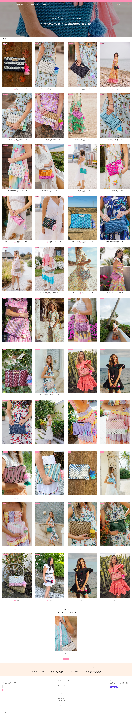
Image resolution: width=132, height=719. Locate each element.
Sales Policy (60, 690)
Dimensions (39, 4)
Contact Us (60, 705)
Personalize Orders (61, 685)
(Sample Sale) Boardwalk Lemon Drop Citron (17, 139)
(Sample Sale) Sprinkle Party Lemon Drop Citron (17, 190)
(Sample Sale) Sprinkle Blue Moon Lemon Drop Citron (82, 241)
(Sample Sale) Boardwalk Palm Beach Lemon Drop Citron (115, 445)
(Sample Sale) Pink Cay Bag (82, 394)
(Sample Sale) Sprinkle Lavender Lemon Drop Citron (82, 445)
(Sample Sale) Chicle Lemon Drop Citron (82, 139)
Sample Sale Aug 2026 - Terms (63, 680)
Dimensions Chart (61, 698)
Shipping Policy (60, 691)
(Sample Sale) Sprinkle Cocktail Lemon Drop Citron (50, 241)
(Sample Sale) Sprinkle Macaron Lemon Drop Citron (82, 190)
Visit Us (59, 682)
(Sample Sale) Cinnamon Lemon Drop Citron (115, 343)
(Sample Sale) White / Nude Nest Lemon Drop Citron (50, 343)
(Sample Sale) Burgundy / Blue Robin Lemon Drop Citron (17, 394)
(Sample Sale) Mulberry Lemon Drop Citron (82, 343)
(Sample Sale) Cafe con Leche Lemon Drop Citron (49, 139)
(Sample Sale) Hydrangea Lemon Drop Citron (82, 496)
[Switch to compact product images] (5, 38)
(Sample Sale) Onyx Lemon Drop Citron (115, 88)
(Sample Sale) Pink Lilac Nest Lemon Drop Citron (17, 343)
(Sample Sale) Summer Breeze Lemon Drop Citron (49, 496)
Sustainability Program (62, 695)
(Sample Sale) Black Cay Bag (115, 394)
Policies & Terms (61, 696)
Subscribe (6, 689)
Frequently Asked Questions (63, 707)
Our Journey (60, 693)
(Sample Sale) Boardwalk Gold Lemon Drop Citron (49, 292)
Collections (46, 4)
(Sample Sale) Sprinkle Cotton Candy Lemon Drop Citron (17, 241)
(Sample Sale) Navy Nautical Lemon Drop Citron (17, 88)
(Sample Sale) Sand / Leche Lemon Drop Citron (50, 394)
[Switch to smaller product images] (3, 38)
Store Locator (60, 683)
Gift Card (59, 703)
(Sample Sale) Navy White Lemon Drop (17, 445)
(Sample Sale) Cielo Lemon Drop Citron (114, 139)
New (22, 4)
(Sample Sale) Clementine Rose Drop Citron (49, 190)
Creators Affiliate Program (62, 700)
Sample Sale (17, 4)
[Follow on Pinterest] (8, 712)
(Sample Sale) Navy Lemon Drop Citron (82, 88)
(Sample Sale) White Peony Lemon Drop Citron (50, 445)
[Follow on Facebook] (3, 712)
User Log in (60, 708)
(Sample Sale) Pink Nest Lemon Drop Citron (115, 292)
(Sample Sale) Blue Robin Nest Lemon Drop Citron (82, 292)
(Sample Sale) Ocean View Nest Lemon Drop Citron (114, 496)
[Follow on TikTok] (11, 712)
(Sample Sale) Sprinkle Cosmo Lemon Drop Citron (114, 190)
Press (59, 702)
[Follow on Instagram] (5, 712)
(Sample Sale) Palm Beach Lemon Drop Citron (17, 496)
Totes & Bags (26, 4)
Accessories (33, 4)
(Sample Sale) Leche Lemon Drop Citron (49, 88)
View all (66, 658)
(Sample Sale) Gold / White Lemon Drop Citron (17, 292)
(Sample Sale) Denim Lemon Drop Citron (114, 241)
